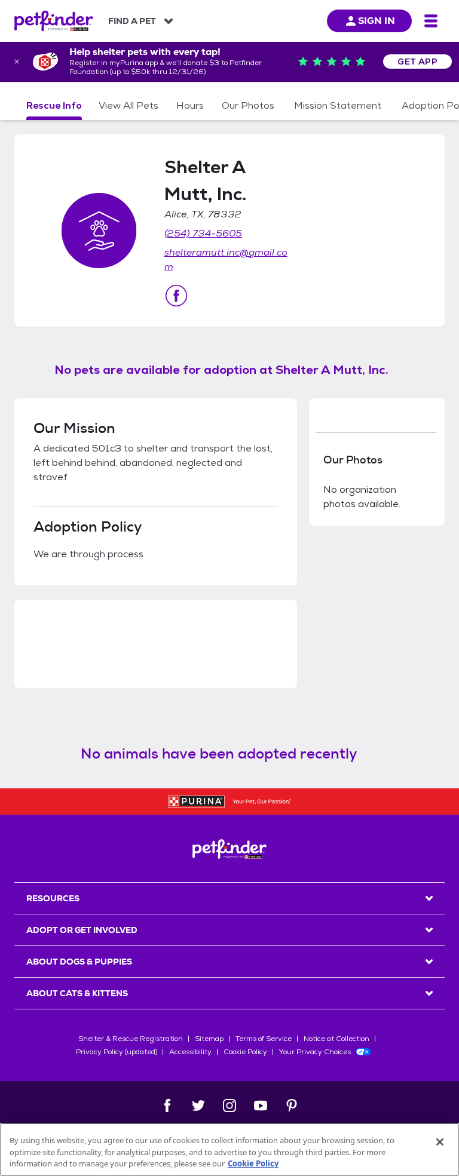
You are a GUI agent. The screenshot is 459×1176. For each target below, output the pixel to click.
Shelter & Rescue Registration (130, 1038)
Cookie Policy (245, 1052)
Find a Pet (132, 21)
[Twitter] (198, 1105)
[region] (229, 1149)
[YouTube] (260, 1105)
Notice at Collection (336, 1038)
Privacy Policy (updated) (116, 1052)
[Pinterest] (291, 1105)
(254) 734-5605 (203, 233)
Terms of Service (263, 1038)
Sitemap (209, 1038)
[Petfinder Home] (53, 21)
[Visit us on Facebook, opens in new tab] (176, 296)
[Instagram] (229, 1105)
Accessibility (190, 1052)
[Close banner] (16, 61)
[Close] (440, 1142)
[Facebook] (167, 1105)
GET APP (417, 61)
